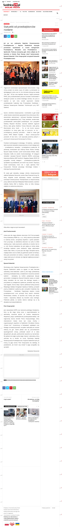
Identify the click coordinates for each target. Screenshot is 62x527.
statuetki (28, 380)
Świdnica (33, 380)
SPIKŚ (24, 380)
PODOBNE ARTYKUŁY (10, 406)
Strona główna (6, 22)
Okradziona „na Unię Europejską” (33, 400)
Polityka (25, 11)
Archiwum (38, 11)
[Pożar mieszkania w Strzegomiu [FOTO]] (45, 62)
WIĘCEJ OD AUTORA (22, 406)
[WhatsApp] (15, 36)
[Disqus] (21, 446)
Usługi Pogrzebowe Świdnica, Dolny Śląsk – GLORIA (49, 104)
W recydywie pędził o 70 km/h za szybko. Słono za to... (53, 83)
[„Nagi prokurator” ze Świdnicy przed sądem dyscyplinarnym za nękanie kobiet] (45, 69)
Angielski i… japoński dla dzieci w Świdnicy (21, 418)
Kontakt (6, 14)
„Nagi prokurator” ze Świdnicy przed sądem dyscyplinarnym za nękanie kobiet (53, 69)
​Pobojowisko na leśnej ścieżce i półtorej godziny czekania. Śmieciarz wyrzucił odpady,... (53, 76)
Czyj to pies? (7, 399)
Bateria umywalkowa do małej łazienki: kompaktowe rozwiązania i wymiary (33, 419)
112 (20, 11)
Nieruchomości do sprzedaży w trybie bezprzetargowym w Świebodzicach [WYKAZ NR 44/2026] (49, 35)
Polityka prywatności (46, 507)
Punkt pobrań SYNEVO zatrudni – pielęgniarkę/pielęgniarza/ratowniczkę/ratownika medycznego (50, 97)
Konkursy (46, 276)
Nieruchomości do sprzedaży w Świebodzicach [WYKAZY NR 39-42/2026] (49, 50)
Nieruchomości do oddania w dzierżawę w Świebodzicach (49, 43)
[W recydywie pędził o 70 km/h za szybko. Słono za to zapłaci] (45, 84)
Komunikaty (7, 11)
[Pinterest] (12, 36)
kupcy (9, 380)
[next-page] (38, 406)
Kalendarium (31, 11)
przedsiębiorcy (19, 380)
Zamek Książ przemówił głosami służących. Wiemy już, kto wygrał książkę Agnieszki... (53, 282)
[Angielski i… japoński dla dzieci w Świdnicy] (21, 412)
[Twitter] (8, 36)
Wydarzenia (14, 11)
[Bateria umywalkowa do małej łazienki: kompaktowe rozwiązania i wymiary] (33, 412)
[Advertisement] (27, 220)
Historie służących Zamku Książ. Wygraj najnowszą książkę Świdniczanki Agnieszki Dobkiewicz (53, 290)
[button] (57, 13)
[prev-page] (36, 406)
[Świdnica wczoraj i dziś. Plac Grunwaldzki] (50, 149)
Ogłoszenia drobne (47, 11)
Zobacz (44, 216)
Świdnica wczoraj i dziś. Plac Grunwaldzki (49, 156)
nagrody (13, 380)
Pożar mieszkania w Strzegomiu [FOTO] (53, 61)
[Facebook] (5, 36)
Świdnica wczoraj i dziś (49, 141)
